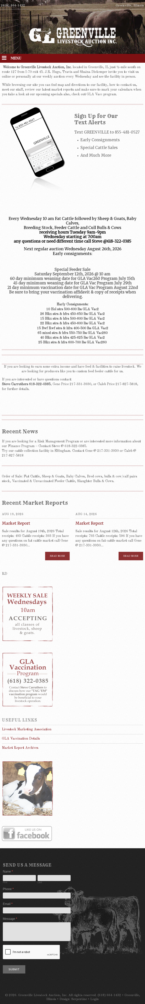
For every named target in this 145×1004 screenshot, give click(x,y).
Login (94, 999)
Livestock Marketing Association (26, 729)
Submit (14, 969)
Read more (57, 556)
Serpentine (79, 999)
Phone (8, 889)
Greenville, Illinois (130, 5)
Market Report (16, 523)
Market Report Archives (20, 748)
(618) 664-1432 (13, 5)
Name (8, 871)
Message (10, 918)
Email (7, 904)
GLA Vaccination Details (21, 738)
